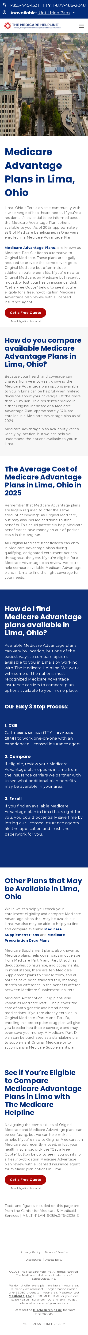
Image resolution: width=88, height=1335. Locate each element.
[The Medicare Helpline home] (33, 26)
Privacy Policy (30, 1252)
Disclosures (33, 1259)
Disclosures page (47, 1310)
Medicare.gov (20, 1296)
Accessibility (54, 1259)
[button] (39, 13)
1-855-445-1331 (27, 733)
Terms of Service (56, 1252)
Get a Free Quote (25, 313)
